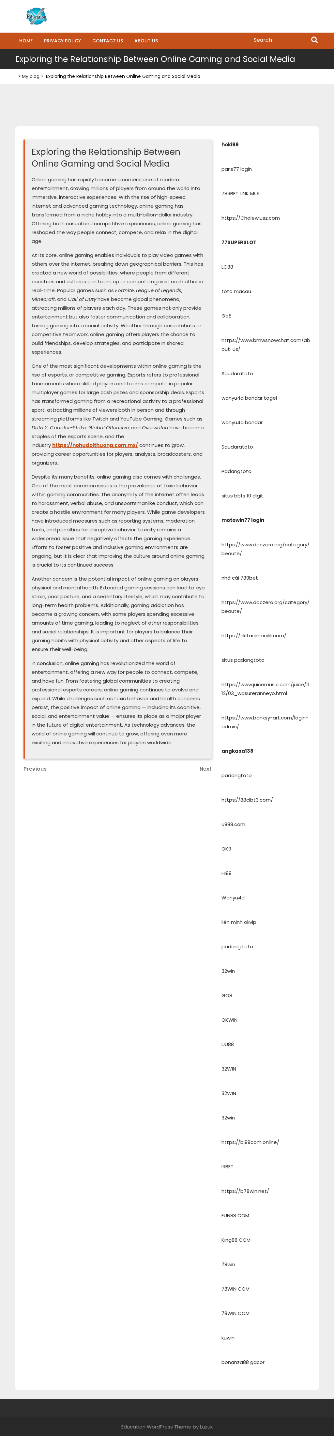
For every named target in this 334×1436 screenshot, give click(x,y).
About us (146, 40)
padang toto (237, 946)
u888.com (233, 824)
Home (26, 40)
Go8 (226, 315)
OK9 (226, 848)
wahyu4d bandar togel (249, 397)
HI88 (226, 873)
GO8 (226, 995)
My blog (30, 76)
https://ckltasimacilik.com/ (253, 635)
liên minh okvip (238, 922)
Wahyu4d (233, 897)
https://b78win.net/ (245, 1191)
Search (314, 40)
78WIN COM (235, 1288)
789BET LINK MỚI (240, 193)
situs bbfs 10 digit (242, 495)
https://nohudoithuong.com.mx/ (95, 445)
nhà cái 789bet (239, 577)
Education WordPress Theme (156, 1426)
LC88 (227, 266)
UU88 (227, 1044)
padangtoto (236, 775)
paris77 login (236, 169)
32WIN (228, 1068)
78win (228, 1264)
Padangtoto (236, 471)
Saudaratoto (237, 373)
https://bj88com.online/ (250, 1142)
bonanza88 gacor (243, 1362)
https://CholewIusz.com (250, 218)
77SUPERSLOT (238, 242)
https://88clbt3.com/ (247, 799)
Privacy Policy (62, 40)
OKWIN (229, 1019)
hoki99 (230, 144)
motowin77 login (242, 520)
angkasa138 (237, 751)
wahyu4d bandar (242, 422)
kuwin (228, 1337)
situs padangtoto (243, 660)
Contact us (107, 40)
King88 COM (235, 1239)
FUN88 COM (235, 1215)
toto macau (236, 291)
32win (228, 971)
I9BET (227, 1166)
